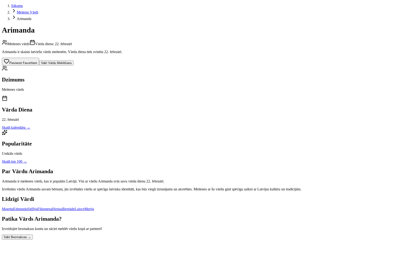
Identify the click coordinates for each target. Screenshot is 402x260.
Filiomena (44, 209)
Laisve (79, 209)
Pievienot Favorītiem (23, 63)
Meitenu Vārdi (27, 12)
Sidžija (32, 209)
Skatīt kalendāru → (16, 127)
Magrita (7, 209)
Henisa (57, 209)
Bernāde (68, 209)
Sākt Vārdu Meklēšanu (56, 63)
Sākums (17, 6)
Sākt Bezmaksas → (17, 237)
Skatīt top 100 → (14, 161)
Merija (89, 209)
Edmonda (20, 209)
